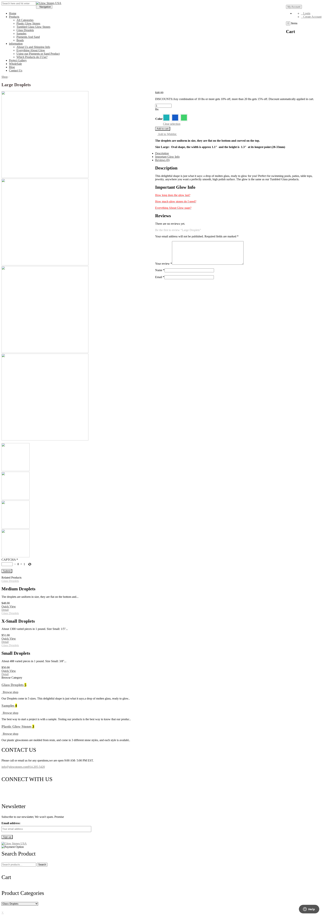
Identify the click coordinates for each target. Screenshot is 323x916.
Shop (4, 76)
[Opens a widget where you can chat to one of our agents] (309, 909)
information (16, 43)
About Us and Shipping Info (33, 47)
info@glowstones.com (14, 766)
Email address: (10, 823)
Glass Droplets (25, 30)
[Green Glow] (184, 117)
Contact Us (15, 70)
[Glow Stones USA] (48, 3)
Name (159, 270)
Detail (5, 609)
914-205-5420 (36, 766)
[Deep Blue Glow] (175, 117)
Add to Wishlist (167, 134)
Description (162, 153)
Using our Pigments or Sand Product (38, 53)
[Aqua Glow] (166, 117)
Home (12, 13)
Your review (163, 263)
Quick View (8, 606)
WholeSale (15, 63)
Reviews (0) (162, 160)
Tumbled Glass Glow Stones (33, 26)
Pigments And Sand (28, 36)
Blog (12, 67)
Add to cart (163, 128)
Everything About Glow (30, 50)
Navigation (45, 6)
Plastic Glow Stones (28, 23)
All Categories (24, 20)
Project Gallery (18, 60)
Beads (20, 40)
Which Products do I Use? (31, 57)
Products (14, 16)
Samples (21, 33)
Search (42, 864)
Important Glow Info (167, 156)
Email (159, 277)
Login (306, 13)
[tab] (165, 153)
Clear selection (171, 123)
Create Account (312, 16)
